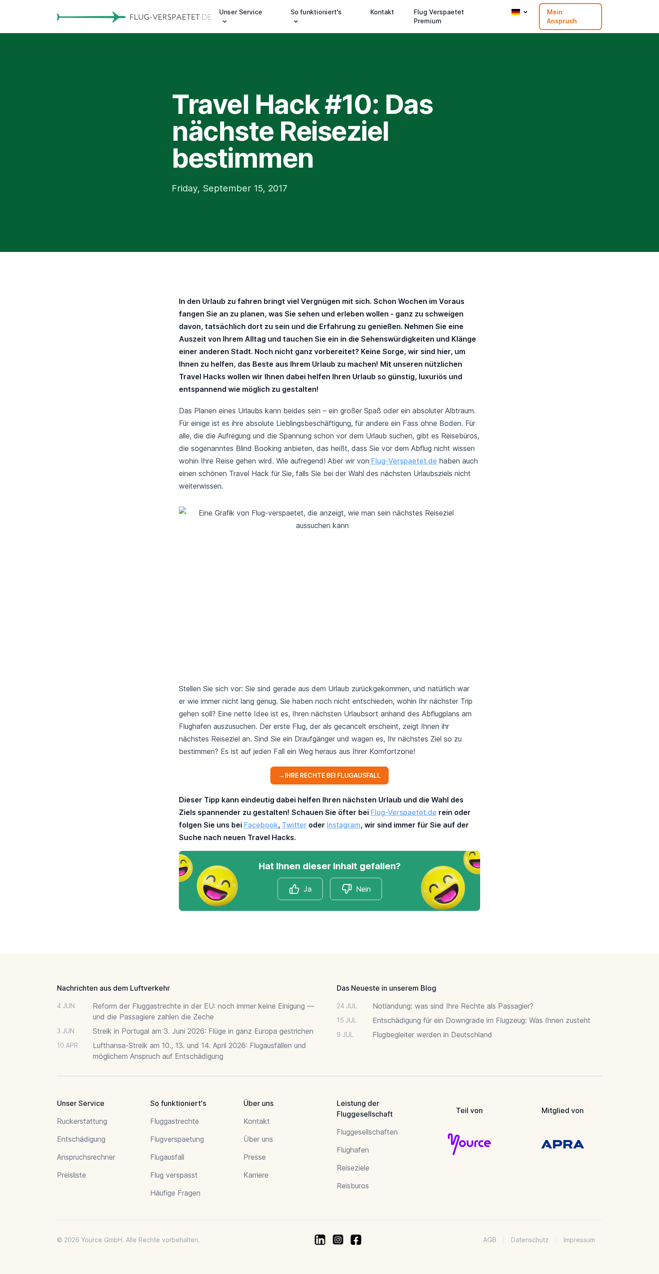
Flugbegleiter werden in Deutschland (432, 1034)
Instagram (343, 824)
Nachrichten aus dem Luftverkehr (113, 988)
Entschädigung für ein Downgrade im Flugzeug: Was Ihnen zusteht (481, 1020)
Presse (254, 1157)
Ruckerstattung (82, 1121)
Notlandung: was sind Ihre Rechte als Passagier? (453, 1005)
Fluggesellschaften (367, 1131)
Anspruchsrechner (86, 1157)
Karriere (256, 1174)
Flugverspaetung (177, 1139)
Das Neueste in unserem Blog (386, 988)
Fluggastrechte (174, 1121)
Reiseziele (353, 1167)
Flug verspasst (174, 1174)
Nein (363, 888)
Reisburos (353, 1185)
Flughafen (353, 1149)
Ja (307, 888)
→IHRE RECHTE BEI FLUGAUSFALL (329, 775)
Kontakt (382, 12)
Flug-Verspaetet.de (403, 460)
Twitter (294, 824)
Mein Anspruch (562, 16)
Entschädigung (81, 1139)
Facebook (261, 824)
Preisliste (71, 1174)
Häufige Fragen (175, 1192)
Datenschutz (530, 1240)
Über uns (258, 1139)
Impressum (579, 1240)
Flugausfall (167, 1157)
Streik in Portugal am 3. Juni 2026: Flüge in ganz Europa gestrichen (203, 1031)
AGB (489, 1240)
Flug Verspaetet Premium (439, 16)
